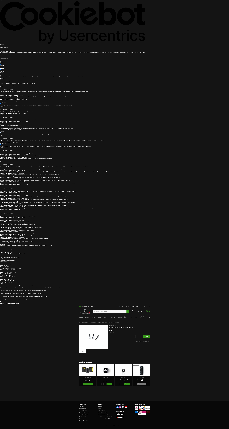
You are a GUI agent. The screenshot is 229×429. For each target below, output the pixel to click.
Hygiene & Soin (125, 316)
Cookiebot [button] (2, 79)
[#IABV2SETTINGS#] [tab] (4, 47)
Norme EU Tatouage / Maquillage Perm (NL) (105, 416)
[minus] (134, 336)
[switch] (0, 64)
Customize (6, 304)
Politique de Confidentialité (83, 414)
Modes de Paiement (82, 408)
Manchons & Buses (99, 316)
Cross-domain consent (5, 256)
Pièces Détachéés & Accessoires (95, 322)
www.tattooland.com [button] (4, 123)
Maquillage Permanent (142, 316)
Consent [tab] (2, 44)
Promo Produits (148, 316)
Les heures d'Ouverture (102, 410)
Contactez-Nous (100, 406)
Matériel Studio (136, 316)
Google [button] (1, 87)
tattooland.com (3, 261)
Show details (2, 71)
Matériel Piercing (130, 316)
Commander (81, 406)
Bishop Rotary (104, 322)
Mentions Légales (82, 418)
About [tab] (1, 48)
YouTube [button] (2, 211)
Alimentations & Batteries (113, 316)
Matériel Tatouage (120, 316)
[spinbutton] (137, 336)
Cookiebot (21, 263)
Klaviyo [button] (1, 115)
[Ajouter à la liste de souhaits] (149, 341)
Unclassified (3, 244)
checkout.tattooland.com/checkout (7, 260)
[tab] (82, 356)
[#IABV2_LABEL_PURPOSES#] (6, 271)
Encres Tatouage (87, 316)
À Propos (99, 408)
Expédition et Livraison (83, 410)
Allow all (2, 304)
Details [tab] (1, 46)
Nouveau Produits (81, 316)
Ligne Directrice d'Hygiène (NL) (103, 414)
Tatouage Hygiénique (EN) (102, 412)
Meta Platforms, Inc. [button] (4, 148)
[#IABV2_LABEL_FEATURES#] (6, 275)
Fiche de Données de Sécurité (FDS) (104, 418)
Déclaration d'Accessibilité (83, 420)
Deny (15, 304)
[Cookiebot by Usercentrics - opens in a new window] (73, 22)
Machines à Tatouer (105, 316)
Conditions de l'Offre (82, 416)
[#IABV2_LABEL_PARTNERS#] (6, 279)
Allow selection (11, 304)
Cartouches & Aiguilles (93, 316)
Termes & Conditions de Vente (84, 412)
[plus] (140, 336)
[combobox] (121, 307)
